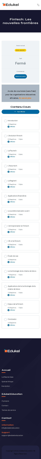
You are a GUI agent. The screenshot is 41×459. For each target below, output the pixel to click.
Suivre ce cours (21, 76)
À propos (5, 401)
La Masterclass (7, 377)
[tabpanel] (20, 93)
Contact (5, 405)
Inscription (6, 386)
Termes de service (9, 410)
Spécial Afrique (7, 381)
